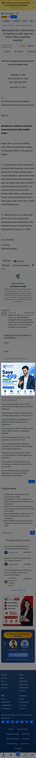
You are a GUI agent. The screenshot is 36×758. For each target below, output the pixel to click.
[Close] (33, 364)
